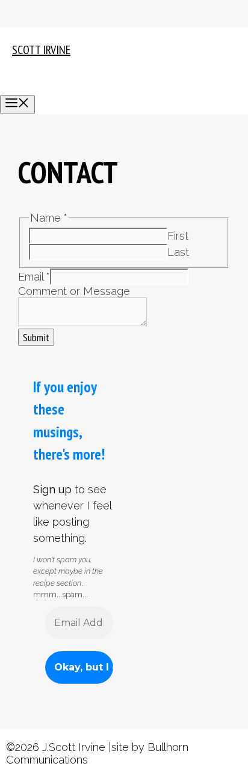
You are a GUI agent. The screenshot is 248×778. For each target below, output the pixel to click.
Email (34, 276)
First (177, 235)
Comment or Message (74, 291)
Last (178, 252)
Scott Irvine (41, 50)
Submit (36, 337)
